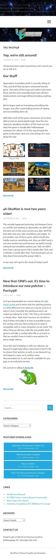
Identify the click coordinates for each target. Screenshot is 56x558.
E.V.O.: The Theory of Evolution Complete (28, 474)
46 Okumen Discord (16, 494)
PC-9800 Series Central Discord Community (27, 497)
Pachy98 (29, 367)
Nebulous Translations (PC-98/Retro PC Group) (28, 503)
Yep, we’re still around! (20, 55)
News (23, 60)
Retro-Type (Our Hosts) (17, 500)
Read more (8, 196)
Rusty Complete (28, 464)
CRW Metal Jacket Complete (28, 455)
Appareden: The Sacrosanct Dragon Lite (28, 446)
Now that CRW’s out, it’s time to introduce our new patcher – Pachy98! (26, 285)
